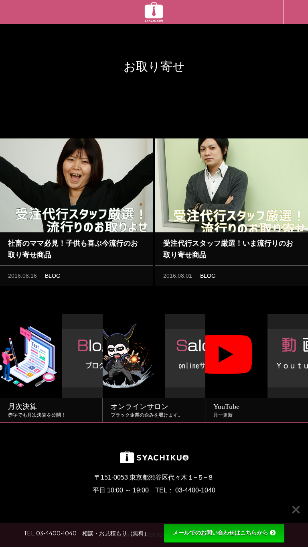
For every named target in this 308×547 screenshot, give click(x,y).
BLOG (53, 275)
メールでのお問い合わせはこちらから (220, 532)
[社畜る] (154, 12)
